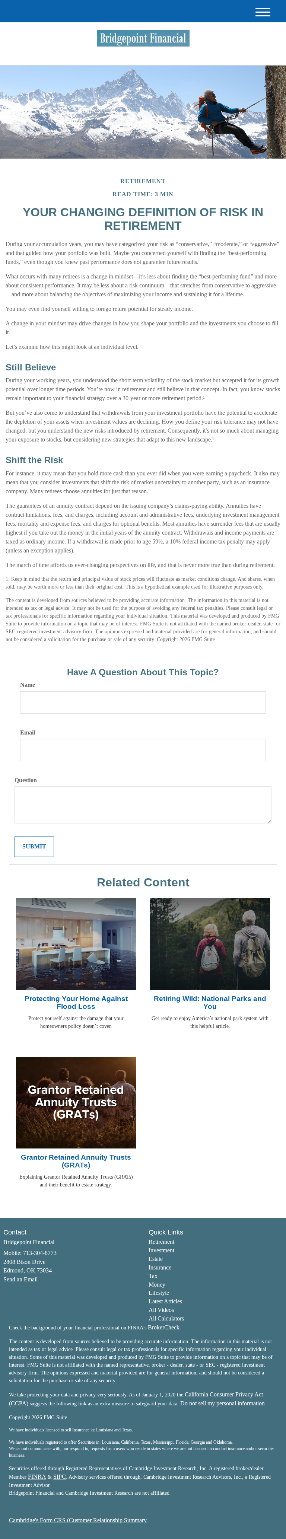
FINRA (37, 1476)
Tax (153, 1276)
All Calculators (166, 1318)
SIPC (59, 1476)
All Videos (161, 1310)
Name (27, 685)
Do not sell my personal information (222, 1403)
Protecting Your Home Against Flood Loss (76, 1002)
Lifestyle (159, 1293)
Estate (156, 1259)
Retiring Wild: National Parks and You (210, 1002)
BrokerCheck (163, 1327)
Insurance (160, 1267)
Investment (161, 1250)
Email (27, 732)
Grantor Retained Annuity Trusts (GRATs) (76, 1161)
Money (157, 1284)
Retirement (161, 1242)
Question (26, 780)
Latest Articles (165, 1301)
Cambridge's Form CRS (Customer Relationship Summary (78, 1520)
